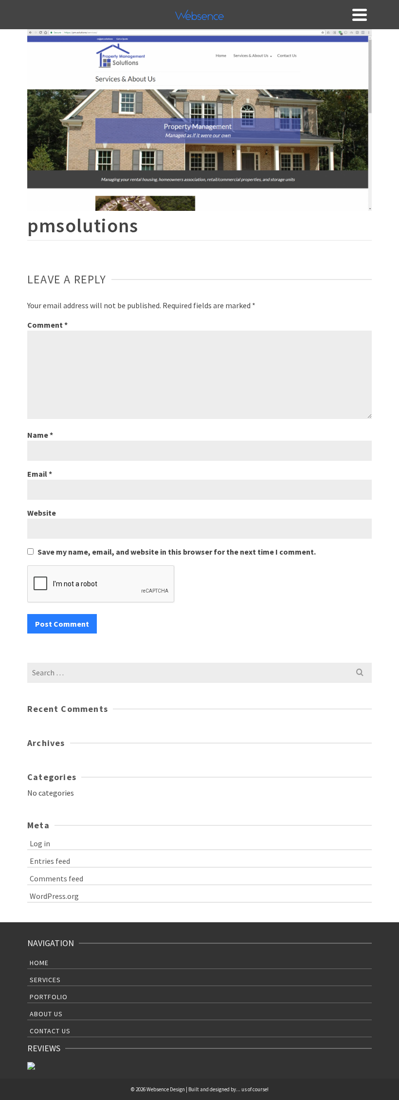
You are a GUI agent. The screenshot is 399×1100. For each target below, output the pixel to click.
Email (39, 474)
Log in (40, 843)
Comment (47, 325)
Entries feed (50, 861)
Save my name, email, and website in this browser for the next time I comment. (176, 552)
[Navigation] (359, 14)
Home (39, 962)
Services (45, 979)
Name (40, 435)
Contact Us (50, 1030)
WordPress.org (54, 896)
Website (41, 513)
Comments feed (56, 878)
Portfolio (49, 996)
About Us (46, 1013)
